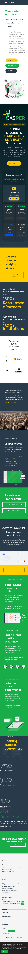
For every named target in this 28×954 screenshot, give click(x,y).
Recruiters (5, 861)
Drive (3, 899)
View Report (21, 235)
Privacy (13, 937)
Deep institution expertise (9, 890)
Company (5, 924)
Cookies (19, 937)
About (4, 929)
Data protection (7, 869)
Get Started (14, 163)
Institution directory (8, 871)
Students (5, 912)
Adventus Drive (6, 893)
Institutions (6, 880)
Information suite (7, 897)
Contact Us (5, 933)
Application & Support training (11, 867)
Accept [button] (4, 951)
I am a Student (6, 916)
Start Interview (9, 235)
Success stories (6, 895)
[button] (11, 60)
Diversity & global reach (9, 886)
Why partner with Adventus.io (10, 884)
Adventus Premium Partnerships (13, 904)
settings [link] (19, 948)
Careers (8, 931)
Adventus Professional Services (13, 901)
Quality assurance (7, 888)
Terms (8, 937)
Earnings (4, 865)
